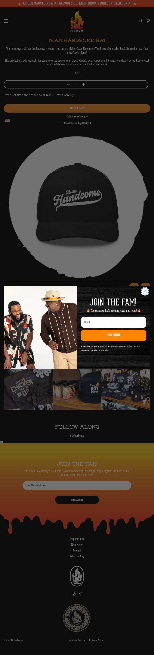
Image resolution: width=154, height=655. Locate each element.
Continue (113, 335)
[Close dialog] (145, 291)
